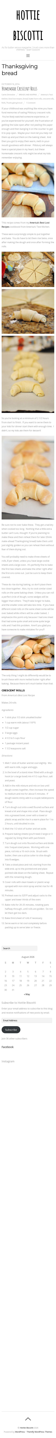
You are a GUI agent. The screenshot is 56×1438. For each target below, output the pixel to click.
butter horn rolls (35, 98)
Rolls (4, 103)
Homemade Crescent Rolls (19, 88)
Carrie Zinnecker (8, 94)
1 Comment (30, 103)
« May (27, 994)
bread (25, 98)
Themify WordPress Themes (39, 1432)
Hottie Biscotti (26, 1427)
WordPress (20, 1432)
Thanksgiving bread (14, 103)
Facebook (8, 1047)
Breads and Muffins (28, 94)
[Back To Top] (28, 1419)
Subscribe (11, 1029)
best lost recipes (15, 98)
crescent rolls (48, 98)
